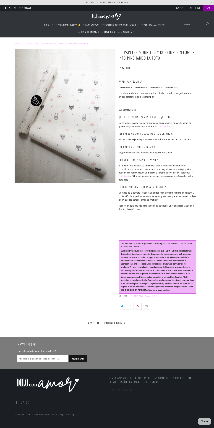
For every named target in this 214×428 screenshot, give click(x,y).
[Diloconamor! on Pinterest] (10, 8)
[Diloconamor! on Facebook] (5, 8)
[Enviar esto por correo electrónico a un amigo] (146, 306)
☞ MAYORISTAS (109, 32)
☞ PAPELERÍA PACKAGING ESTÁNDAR (119, 24)
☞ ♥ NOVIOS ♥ (125, 32)
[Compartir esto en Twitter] (122, 306)
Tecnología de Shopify (64, 414)
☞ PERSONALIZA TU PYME (153, 24)
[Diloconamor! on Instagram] (14, 8)
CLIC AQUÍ (163, 126)
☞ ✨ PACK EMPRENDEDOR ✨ (66, 24)
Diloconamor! (27, 414)
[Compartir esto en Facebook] (130, 306)
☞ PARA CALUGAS (91, 24)
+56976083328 (24, 7)
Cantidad (124, 228)
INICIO (47, 24)
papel (122, 215)
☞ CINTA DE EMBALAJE (88, 32)
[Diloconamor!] (107, 17)
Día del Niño (135, 296)
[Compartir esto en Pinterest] (138, 306)
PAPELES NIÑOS (149, 296)
